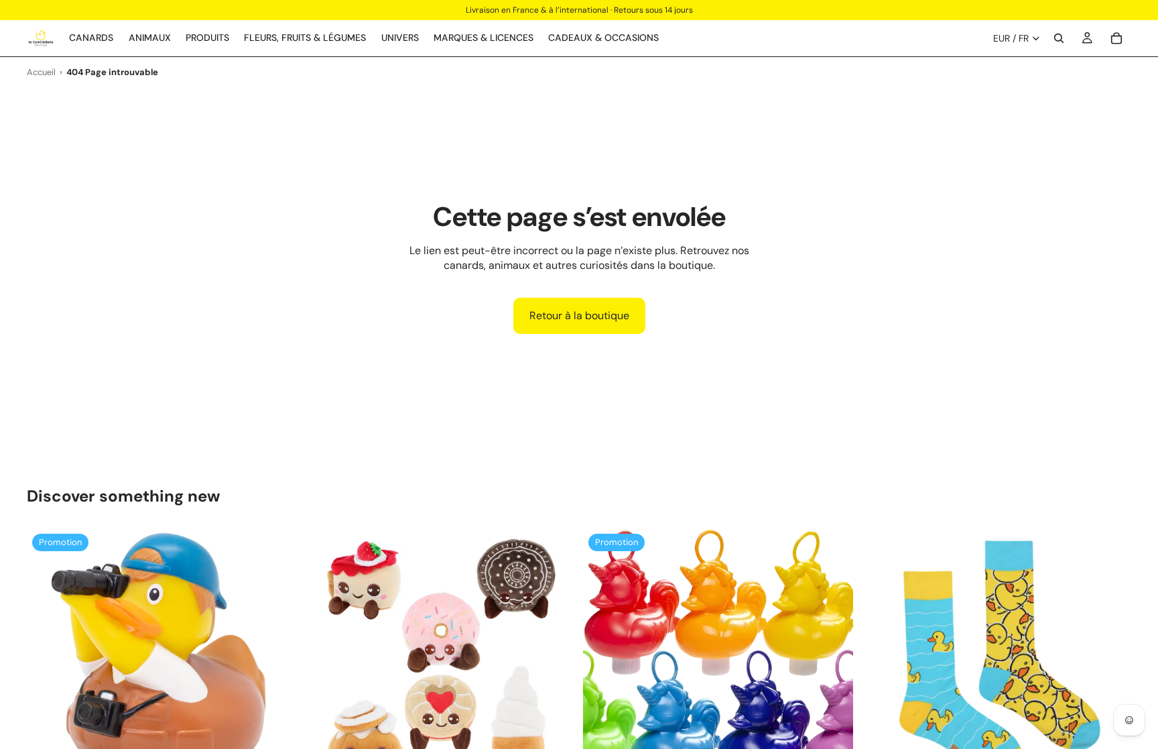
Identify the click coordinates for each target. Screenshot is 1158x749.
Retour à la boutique (579, 315)
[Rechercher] (1059, 38)
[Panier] (1116, 38)
